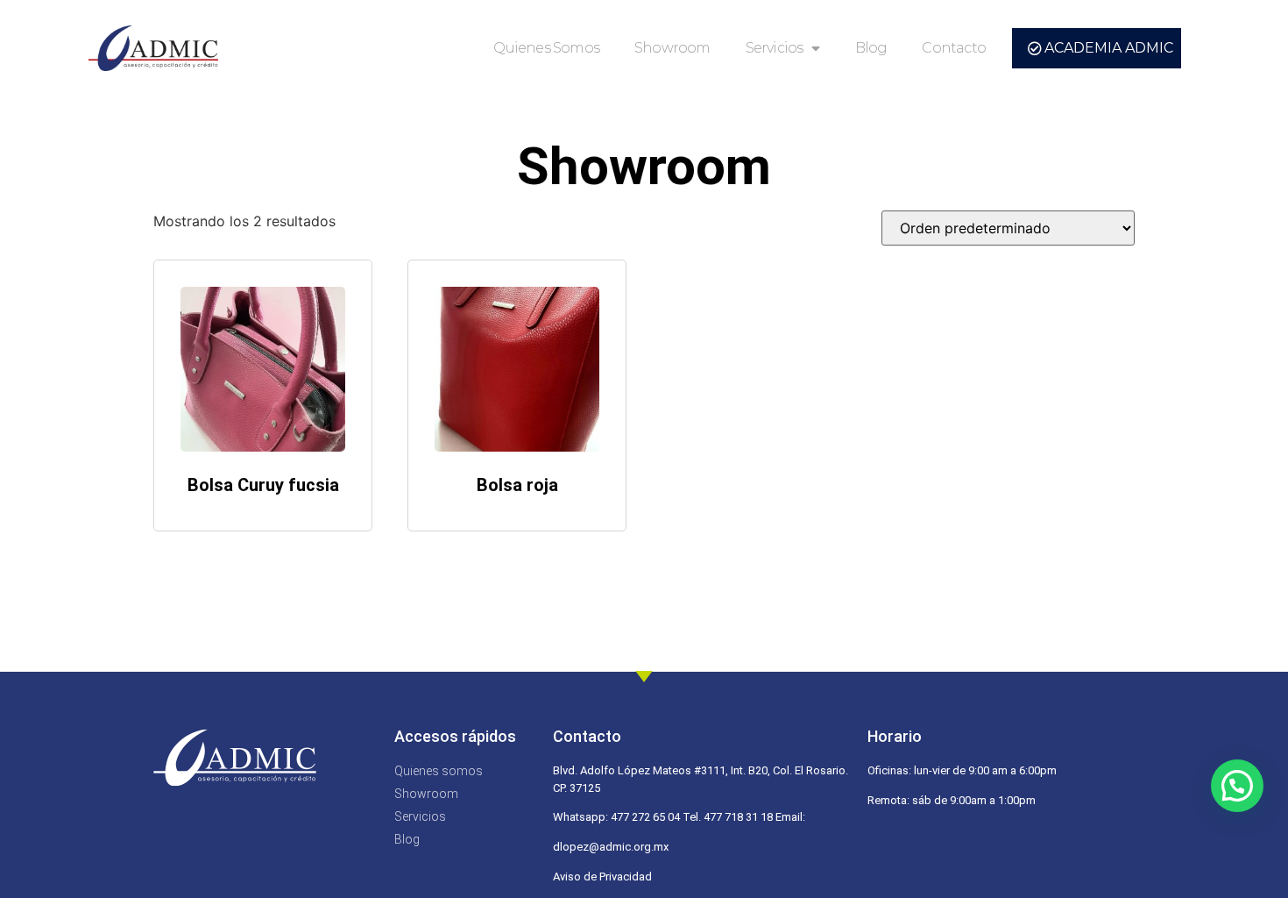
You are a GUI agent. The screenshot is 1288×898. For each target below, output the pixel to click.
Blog (871, 47)
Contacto (954, 47)
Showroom (672, 47)
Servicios (774, 47)
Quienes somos (546, 47)
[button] (1237, 785)
